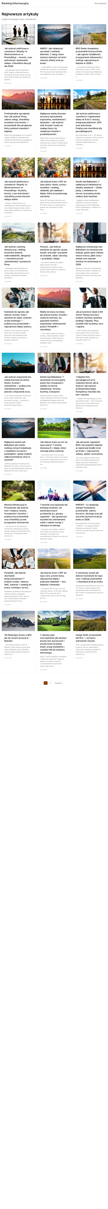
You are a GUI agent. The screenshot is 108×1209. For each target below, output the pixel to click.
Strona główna (100, 3)
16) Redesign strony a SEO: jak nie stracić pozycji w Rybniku (18, 638)
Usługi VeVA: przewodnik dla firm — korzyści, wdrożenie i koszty (88, 638)
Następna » (59, 683)
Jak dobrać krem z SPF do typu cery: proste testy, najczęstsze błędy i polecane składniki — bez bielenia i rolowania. (53, 579)
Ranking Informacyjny (15, 3)
